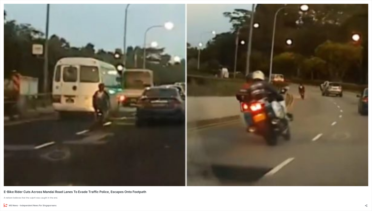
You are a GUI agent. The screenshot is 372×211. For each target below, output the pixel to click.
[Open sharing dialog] (366, 204)
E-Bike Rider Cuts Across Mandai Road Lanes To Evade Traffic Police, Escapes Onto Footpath (75, 192)
